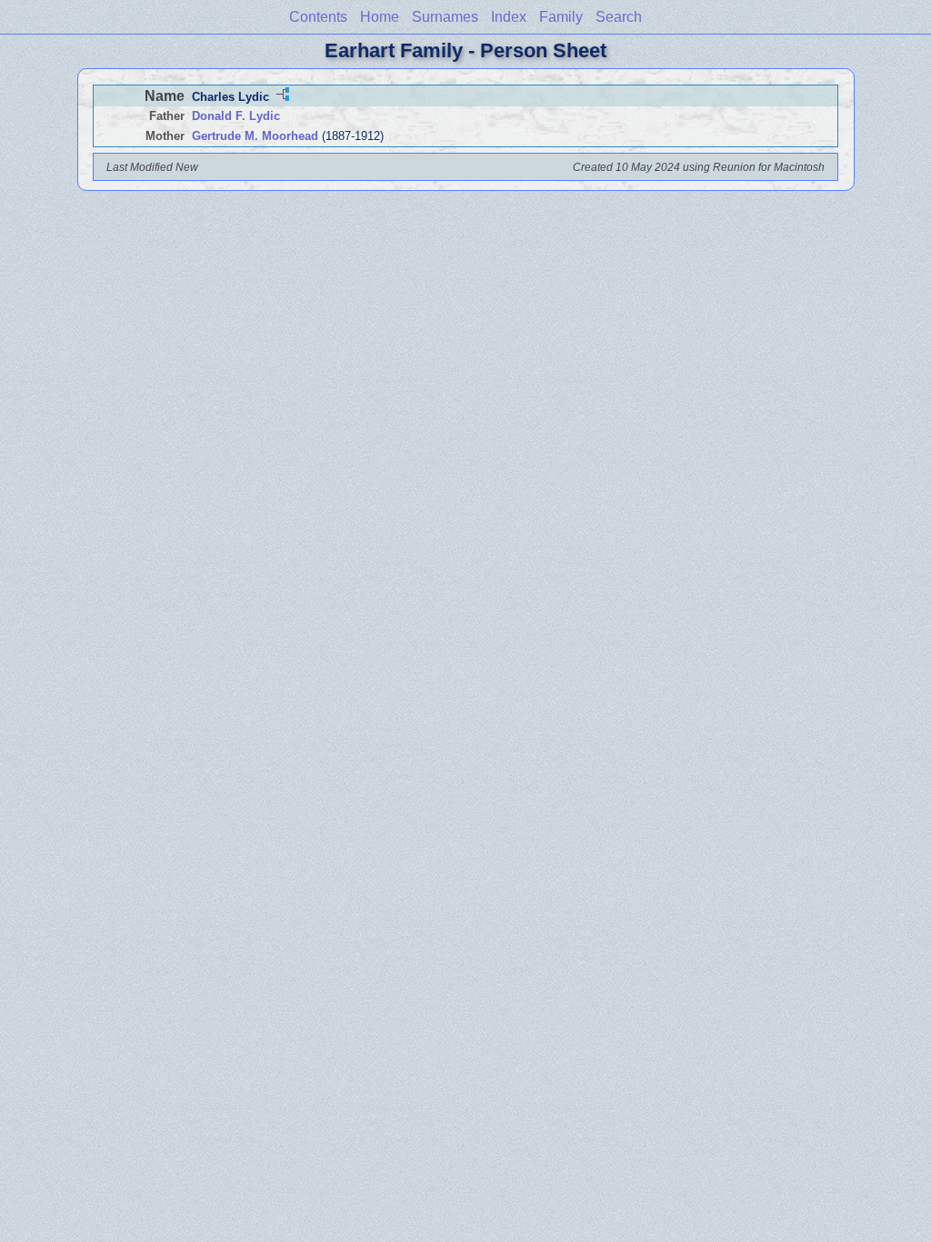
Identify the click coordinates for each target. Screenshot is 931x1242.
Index (508, 17)
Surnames (445, 17)
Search (619, 17)
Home (379, 17)
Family (561, 17)
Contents (318, 17)
